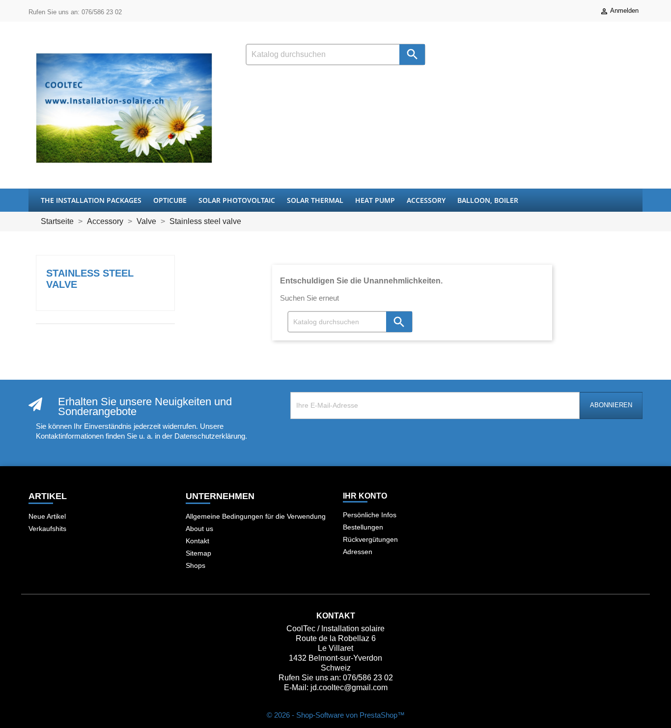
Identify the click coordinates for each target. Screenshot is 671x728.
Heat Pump (375, 200)
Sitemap (198, 553)
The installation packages (91, 200)
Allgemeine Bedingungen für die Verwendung (256, 516)
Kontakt (197, 541)
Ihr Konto (365, 496)
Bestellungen (363, 527)
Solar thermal (315, 200)
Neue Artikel (47, 516)
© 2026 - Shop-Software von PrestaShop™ (336, 715)
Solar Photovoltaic (236, 200)
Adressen (357, 552)
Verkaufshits (47, 528)
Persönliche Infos (369, 515)
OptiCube (170, 200)
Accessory (426, 200)
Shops (195, 565)
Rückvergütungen (370, 539)
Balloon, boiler (487, 200)
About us (199, 528)
